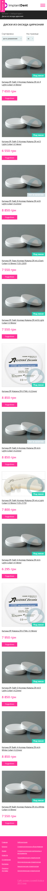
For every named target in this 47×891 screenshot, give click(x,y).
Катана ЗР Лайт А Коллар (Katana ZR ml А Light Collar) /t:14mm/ (21, 561)
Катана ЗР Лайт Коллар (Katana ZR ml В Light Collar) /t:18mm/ (23, 321)
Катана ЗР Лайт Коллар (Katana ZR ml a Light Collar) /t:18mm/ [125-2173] (23, 502)
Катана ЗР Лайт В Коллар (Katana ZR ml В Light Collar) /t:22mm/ (21, 202)
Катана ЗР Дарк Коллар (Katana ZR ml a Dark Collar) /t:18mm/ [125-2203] (23, 262)
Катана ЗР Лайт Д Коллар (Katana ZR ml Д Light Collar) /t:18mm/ (21, 83)
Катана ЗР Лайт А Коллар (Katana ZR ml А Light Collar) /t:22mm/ (21, 449)
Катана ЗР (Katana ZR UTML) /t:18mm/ (19, 631)
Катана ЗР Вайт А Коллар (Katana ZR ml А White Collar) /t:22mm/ (21, 748)
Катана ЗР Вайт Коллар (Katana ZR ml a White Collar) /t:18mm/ (23, 808)
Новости (5, 855)
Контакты (5, 864)
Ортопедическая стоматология (28, 871)
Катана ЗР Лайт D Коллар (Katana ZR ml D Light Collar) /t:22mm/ (21, 689)
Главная (5, 842)
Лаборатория (16, 13)
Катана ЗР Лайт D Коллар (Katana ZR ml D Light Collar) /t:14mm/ (21, 143)
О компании (6, 860)
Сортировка (7, 33)
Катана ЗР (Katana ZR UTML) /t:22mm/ (19, 391)
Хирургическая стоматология (28, 866)
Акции (4, 851)
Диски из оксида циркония (12, 16)
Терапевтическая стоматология (28, 858)
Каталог (5, 13)
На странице (32, 33)
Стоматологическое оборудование (30, 847)
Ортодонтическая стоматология (29, 862)
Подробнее (9, 98)
